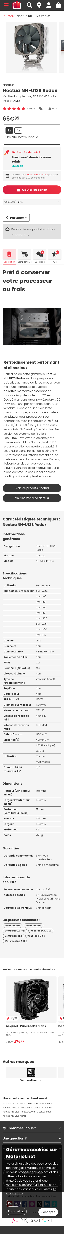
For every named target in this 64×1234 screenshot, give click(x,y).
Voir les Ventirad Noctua (32, 498)
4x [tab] (18, 130)
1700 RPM (41, 725)
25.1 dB (40, 710)
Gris (38, 640)
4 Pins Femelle (45, 651)
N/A (38, 767)
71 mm (40, 809)
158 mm (41, 791)
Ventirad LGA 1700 (40, 930)
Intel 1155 (41, 607)
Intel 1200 (41, 618)
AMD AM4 (41, 591)
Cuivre (40, 751)
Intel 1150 (41, 596)
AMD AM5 (41, 624)
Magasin (40, 3)
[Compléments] (24, 254)
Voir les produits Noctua (32, 488)
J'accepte (48, 1212)
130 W (39, 699)
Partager (17, 218)
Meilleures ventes (15, 969)
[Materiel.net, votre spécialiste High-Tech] (16, 5)
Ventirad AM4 (33, 925)
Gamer (40, 756)
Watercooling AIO (15, 941)
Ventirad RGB (35, 935)
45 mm (40, 829)
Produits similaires (42, 969)
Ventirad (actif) (45, 679)
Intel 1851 (41, 635)
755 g (39, 835)
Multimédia (43, 762)
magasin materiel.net (36, 174)
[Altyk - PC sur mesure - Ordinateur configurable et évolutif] (20, 1220)
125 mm (41, 800)
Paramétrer (16, 1211)
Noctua (8, 85)
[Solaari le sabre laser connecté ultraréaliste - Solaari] (41, 1220)
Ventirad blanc (13, 935)
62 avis (31, 108)
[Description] (9, 254)
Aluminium (42, 740)
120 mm (41, 705)
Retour (10, 16)
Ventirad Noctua (31, 1080)
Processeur (43, 585)
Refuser (13, 1203)
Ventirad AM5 (12, 925)
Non (38, 646)
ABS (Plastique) (45, 745)
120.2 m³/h (42, 734)
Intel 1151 (41, 602)
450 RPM (41, 716)
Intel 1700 (41, 629)
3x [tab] (9, 130)
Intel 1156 (41, 613)
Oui (38, 662)
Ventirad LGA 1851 (15, 930)
